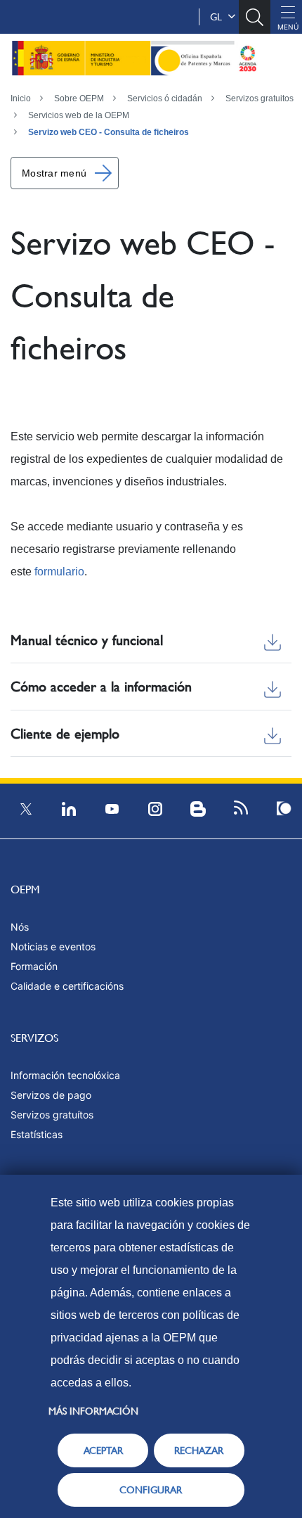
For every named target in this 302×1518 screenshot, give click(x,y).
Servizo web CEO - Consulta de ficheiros (108, 132)
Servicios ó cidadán (164, 98)
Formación (34, 966)
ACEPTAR (103, 1450)
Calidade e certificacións (67, 986)
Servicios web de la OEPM (78, 115)
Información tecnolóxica (65, 1075)
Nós (20, 927)
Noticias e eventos (53, 946)
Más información (93, 1411)
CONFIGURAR (150, 1489)
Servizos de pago (51, 1095)
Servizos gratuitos (259, 98)
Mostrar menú (54, 173)
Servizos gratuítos (52, 1115)
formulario (59, 572)
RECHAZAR (198, 1450)
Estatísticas (37, 1134)
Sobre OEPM (79, 98)
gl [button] (219, 17)
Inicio (21, 98)
